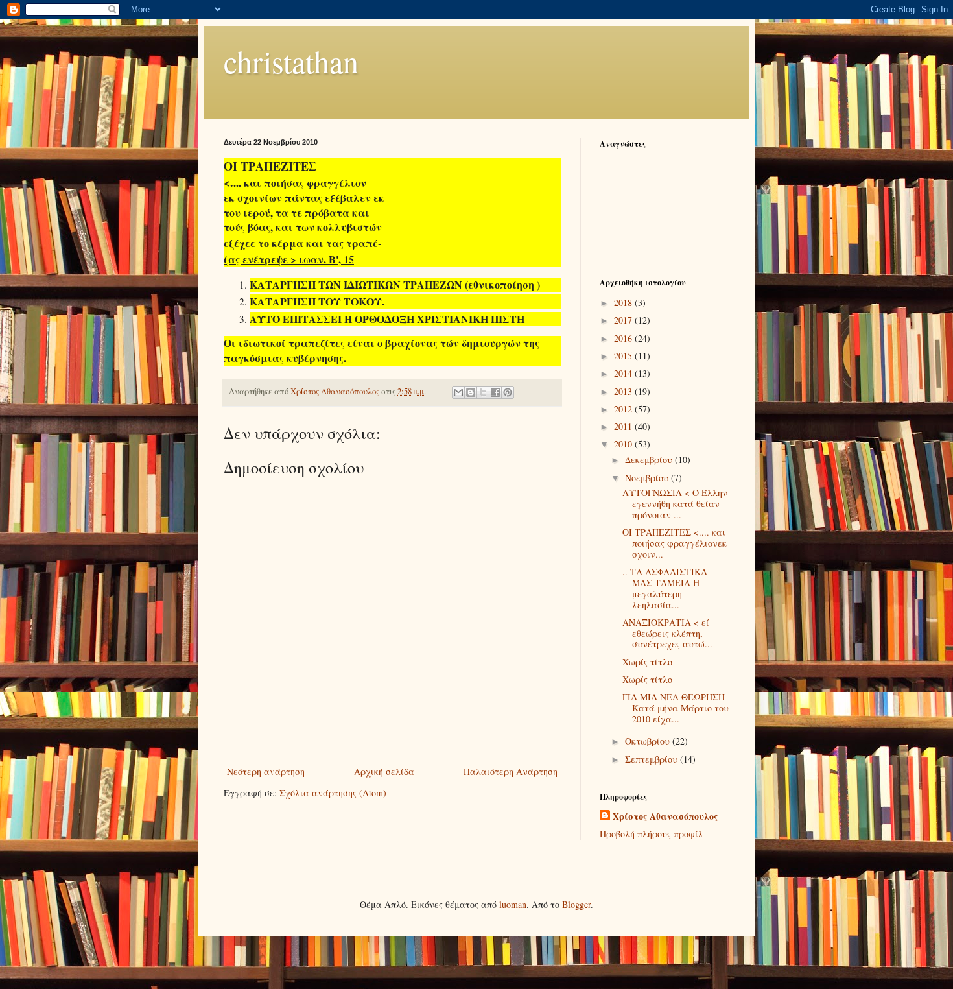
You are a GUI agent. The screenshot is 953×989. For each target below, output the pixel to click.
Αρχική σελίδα (384, 771)
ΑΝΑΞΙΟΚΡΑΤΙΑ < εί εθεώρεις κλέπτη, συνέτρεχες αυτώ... (667, 633)
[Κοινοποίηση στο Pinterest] (507, 392)
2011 (624, 426)
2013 (624, 391)
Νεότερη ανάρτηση (266, 771)
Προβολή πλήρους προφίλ (651, 834)
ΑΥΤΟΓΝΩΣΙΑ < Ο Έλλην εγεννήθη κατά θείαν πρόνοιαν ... (674, 503)
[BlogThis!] (470, 392)
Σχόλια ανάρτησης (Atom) (332, 793)
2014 (624, 373)
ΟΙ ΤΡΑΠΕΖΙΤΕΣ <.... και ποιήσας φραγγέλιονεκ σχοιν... (674, 543)
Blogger (576, 904)
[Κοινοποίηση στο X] (482, 392)
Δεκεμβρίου (650, 459)
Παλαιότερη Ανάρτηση (511, 771)
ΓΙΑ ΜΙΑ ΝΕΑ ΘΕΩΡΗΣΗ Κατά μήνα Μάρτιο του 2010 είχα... (675, 708)
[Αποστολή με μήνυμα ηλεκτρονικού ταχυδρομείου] (458, 392)
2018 (624, 302)
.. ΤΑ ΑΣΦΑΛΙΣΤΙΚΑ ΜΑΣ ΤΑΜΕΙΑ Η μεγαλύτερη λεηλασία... (664, 588)
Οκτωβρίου (648, 741)
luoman (512, 904)
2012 (624, 409)
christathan (291, 61)
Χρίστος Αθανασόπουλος (665, 816)
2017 (624, 320)
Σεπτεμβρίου (652, 759)
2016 (624, 338)
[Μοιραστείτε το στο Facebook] (495, 392)
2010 (624, 444)
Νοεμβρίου (648, 477)
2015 (624, 356)
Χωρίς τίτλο (647, 662)
